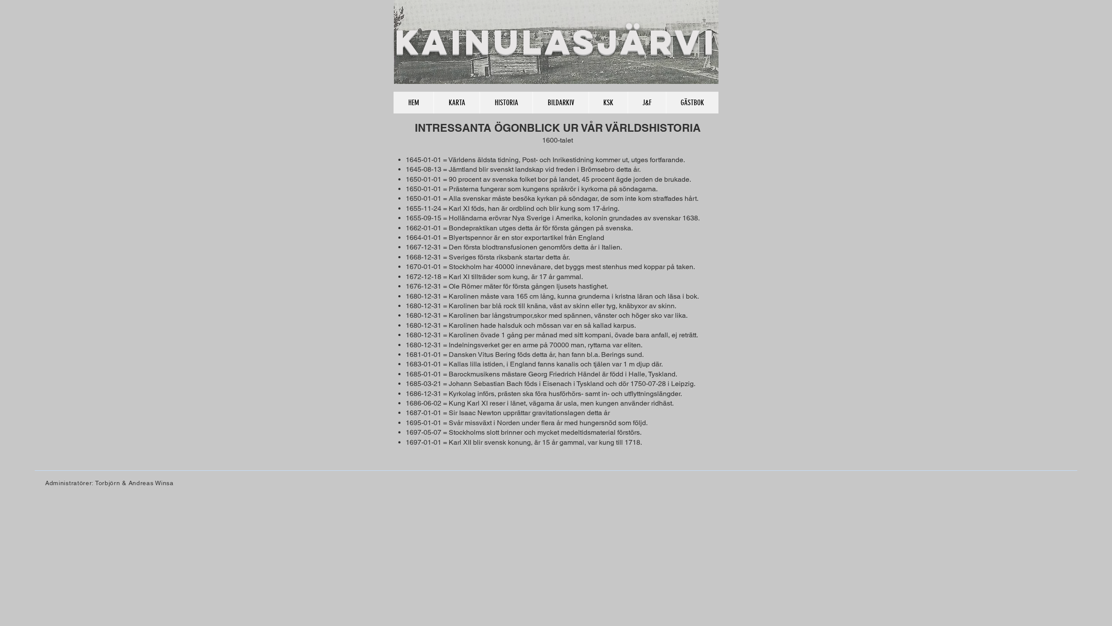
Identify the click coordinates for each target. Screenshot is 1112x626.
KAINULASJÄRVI (556, 41)
